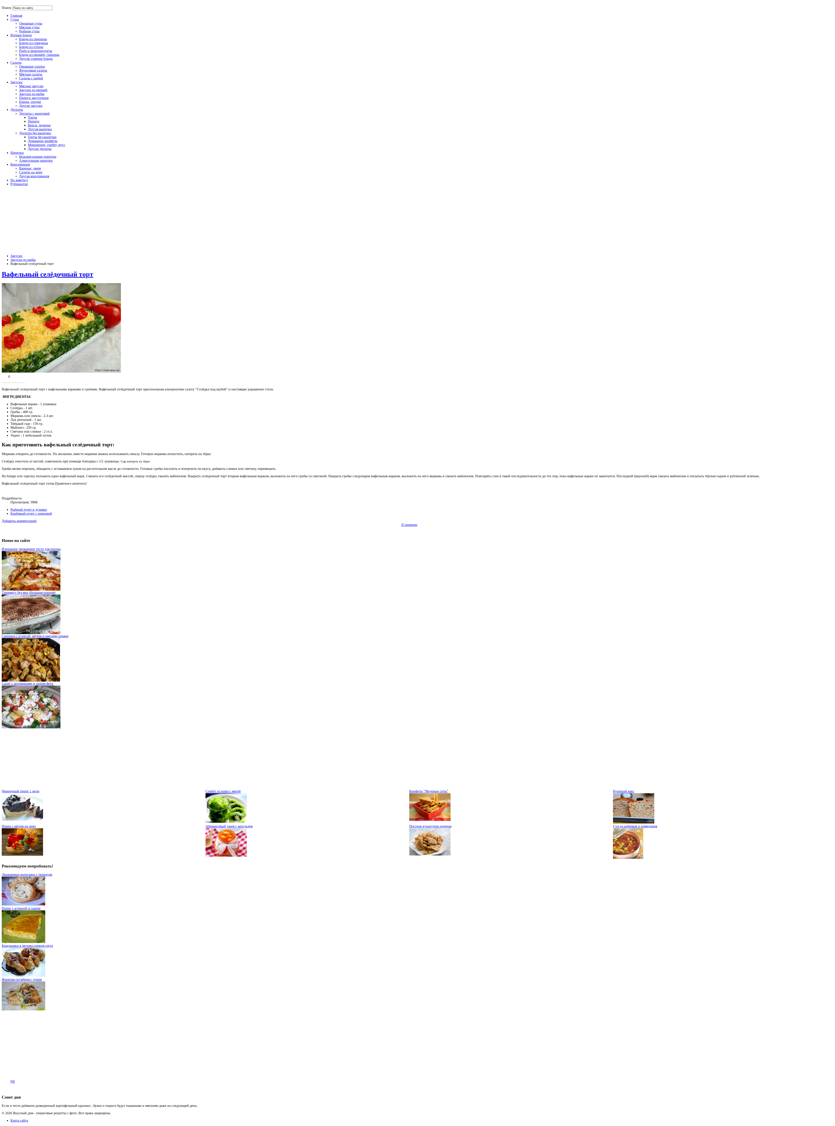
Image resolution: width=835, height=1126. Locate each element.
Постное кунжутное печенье (430, 826)
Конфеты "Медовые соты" (428, 791)
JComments (409, 525)
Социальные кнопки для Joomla (13, 382)
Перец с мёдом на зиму (19, 826)
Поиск (6, 8)
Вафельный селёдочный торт (47, 274)
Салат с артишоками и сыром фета (27, 683)
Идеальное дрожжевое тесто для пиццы (31, 549)
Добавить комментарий (19, 521)
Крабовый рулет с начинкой (31, 513)
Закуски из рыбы (23, 260)
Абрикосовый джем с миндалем (229, 826)
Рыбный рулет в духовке (28, 509)
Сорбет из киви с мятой (223, 791)
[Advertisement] (409, 220)
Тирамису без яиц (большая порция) (28, 592)
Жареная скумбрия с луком (22, 979)
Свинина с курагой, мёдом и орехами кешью (35, 636)
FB (12, 1081)
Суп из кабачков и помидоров (635, 826)
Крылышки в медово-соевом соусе (27, 946)
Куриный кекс (623, 791)
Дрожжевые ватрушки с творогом (27, 874)
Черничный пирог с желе (20, 791)
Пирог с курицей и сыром (21, 908)
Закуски (16, 256)
